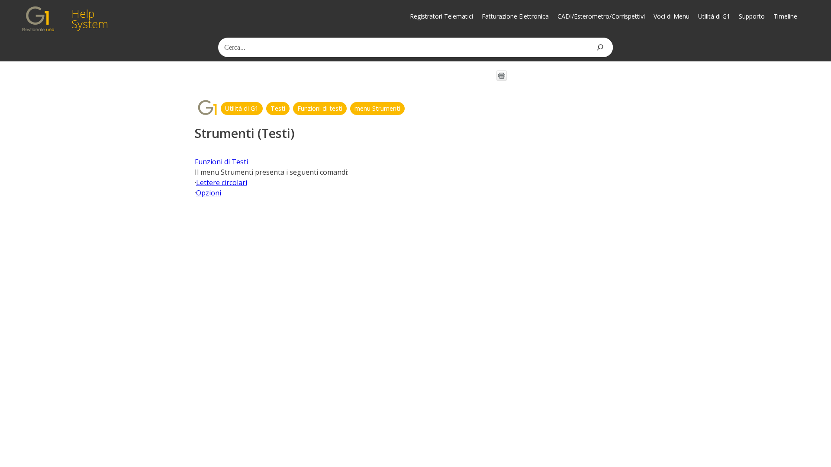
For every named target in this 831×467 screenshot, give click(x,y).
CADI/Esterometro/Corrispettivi (601, 16)
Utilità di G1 (714, 16)
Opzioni (208, 193)
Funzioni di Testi (221, 161)
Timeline (785, 16)
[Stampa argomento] (501, 75)
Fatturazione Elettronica (515, 16)
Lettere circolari (221, 182)
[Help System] (38, 18)
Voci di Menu (671, 16)
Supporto (752, 16)
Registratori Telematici (441, 16)
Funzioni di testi (319, 108)
